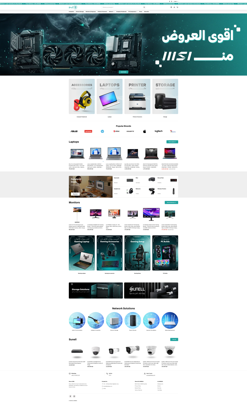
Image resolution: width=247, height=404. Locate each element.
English (175, 1)
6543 (104, 388)
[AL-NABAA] (96, 290)
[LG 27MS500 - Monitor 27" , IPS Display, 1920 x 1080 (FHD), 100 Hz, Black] (114, 214)
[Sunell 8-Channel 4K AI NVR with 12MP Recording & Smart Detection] (77, 351)
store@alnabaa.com (150, 375)
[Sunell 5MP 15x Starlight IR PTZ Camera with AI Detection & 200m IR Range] (95, 351)
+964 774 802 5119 (75, 375)
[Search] (144, 7)
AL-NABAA (74, 400)
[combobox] (123, 7)
